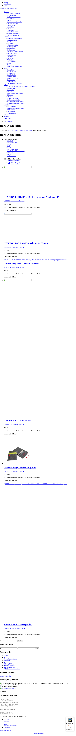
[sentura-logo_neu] (9, 8)
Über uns (6, 655)
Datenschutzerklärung (10, 659)
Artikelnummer (11, 156)
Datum (9, 147)
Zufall (9, 154)
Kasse (5, 5)
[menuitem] (40, 2)
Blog (5, 657)
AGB (5, 662)
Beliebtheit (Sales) (12, 149)
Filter (37, 648)
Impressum (7, 660)
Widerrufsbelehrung (9, 665)
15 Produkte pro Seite (13, 160)
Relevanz (10, 152)
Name (9, 144)
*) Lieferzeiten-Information (12, 669)
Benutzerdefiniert (12, 142)
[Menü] (73, 718)
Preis (8, 146)
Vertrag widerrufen (5, 676)
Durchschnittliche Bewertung (16, 151)
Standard (10, 141)
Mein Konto (7, 4)
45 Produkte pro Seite (13, 164)
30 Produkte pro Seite (13, 162)
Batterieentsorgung (9, 667)
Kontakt (6, 2)
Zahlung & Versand (9, 664)
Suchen (20, 641)
